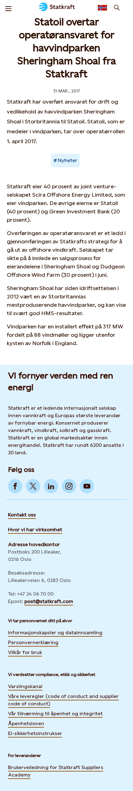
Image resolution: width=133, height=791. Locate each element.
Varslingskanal (25, 686)
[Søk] (117, 8)
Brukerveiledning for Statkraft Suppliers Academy (55, 771)
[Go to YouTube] (87, 486)
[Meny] (8, 7)
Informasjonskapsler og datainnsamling (55, 632)
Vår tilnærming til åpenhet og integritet (55, 713)
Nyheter (67, 160)
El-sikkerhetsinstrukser (35, 733)
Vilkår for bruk (25, 652)
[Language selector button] (102, 8)
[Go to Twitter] (33, 486)
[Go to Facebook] (15, 486)
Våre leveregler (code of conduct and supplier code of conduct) (63, 700)
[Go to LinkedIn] (51, 486)
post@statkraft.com (48, 601)
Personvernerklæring (33, 642)
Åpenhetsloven (26, 723)
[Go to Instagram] (69, 486)
